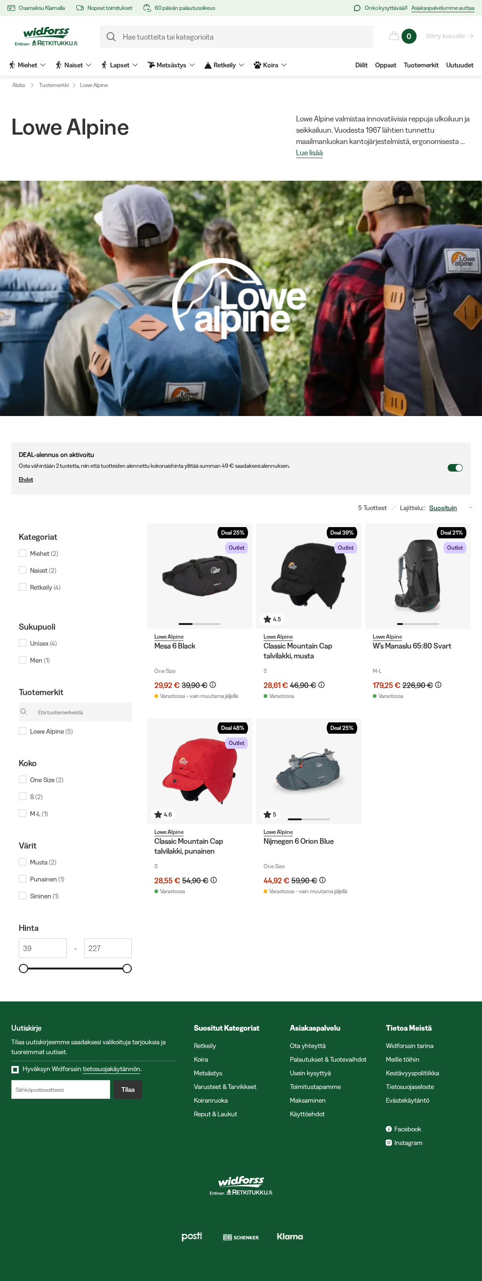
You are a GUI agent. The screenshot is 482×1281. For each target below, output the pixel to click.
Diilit (361, 65)
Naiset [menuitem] (73, 65)
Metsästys (208, 1073)
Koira (201, 1059)
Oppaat (385, 65)
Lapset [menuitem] (119, 65)
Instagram (408, 1142)
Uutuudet (460, 65)
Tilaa (128, 1089)
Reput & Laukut (215, 1114)
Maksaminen (308, 1100)
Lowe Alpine (94, 84)
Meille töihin (402, 1059)
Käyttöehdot (307, 1114)
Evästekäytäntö (407, 1100)
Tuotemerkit (421, 65)
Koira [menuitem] (270, 65)
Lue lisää (309, 153)
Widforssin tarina (410, 1045)
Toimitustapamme (315, 1086)
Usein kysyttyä (310, 1073)
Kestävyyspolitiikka (412, 1073)
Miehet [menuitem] (27, 65)
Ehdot (26, 479)
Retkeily (205, 1045)
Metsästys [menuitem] (171, 65)
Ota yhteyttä (308, 1045)
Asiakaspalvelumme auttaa (442, 7)
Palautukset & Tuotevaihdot (328, 1059)
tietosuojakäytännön (111, 1069)
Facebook (407, 1129)
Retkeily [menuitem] (225, 65)
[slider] (23, 968)
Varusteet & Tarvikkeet (225, 1086)
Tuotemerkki (54, 84)
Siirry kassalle (445, 36)
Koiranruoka (211, 1100)
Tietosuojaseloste (410, 1086)
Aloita (18, 84)
